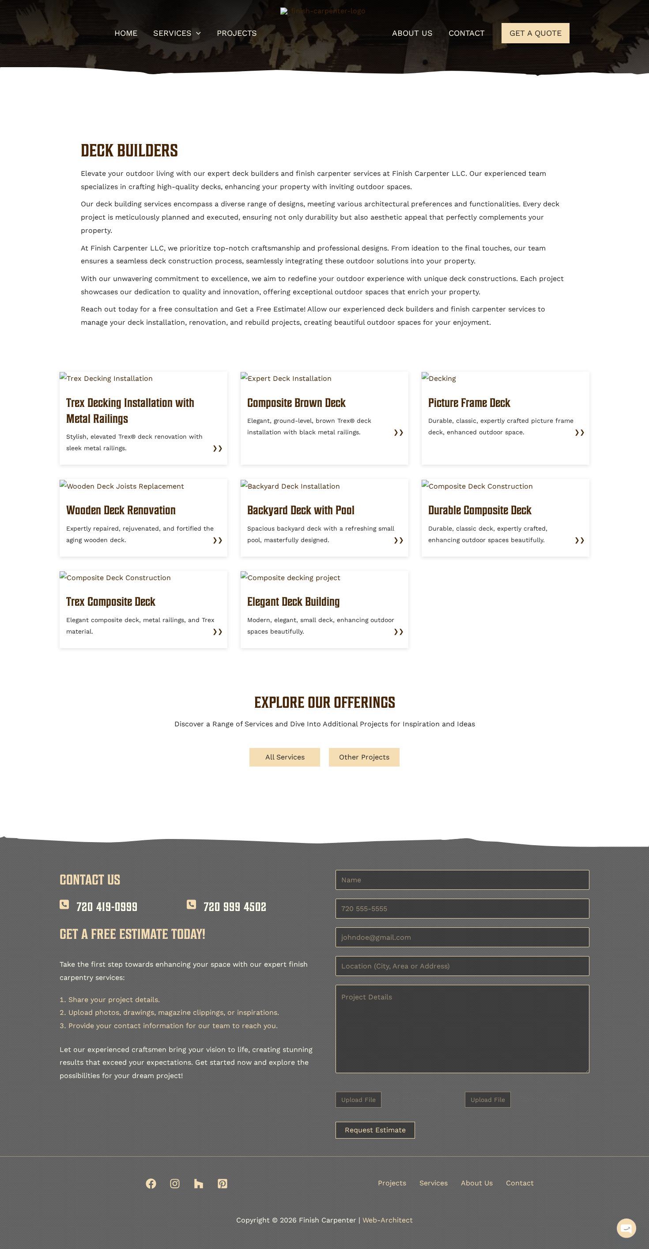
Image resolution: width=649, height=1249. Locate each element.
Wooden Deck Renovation (121, 510)
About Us (477, 1183)
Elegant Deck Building (293, 601)
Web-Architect (387, 1220)
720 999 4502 (235, 906)
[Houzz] (198, 1183)
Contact (520, 1183)
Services (433, 1183)
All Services (285, 757)
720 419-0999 (107, 906)
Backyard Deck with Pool (301, 510)
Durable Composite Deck (480, 510)
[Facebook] (151, 1183)
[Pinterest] (222, 1183)
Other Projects (364, 757)
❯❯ (217, 448)
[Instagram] (175, 1183)
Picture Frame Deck (469, 402)
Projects (392, 1183)
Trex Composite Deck (110, 601)
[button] (196, 33)
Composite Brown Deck (296, 402)
